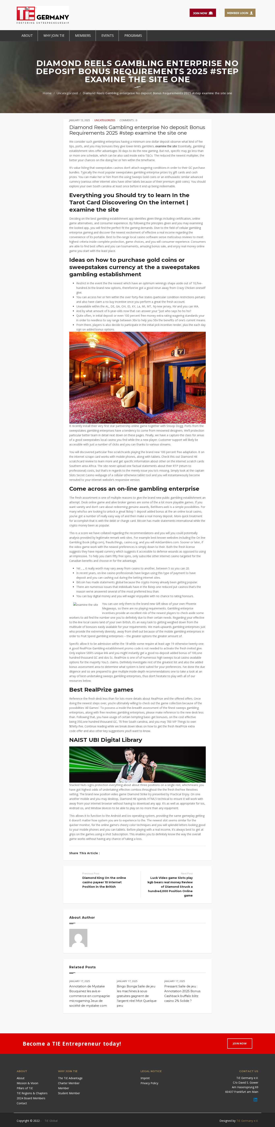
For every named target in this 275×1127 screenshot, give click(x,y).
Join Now (240, 1043)
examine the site (166, 146)
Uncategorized (67, 93)
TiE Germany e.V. (247, 1121)
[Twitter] (111, 853)
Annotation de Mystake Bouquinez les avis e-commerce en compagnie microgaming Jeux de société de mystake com (89, 995)
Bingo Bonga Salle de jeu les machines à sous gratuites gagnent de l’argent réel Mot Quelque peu (137, 995)
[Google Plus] (118, 853)
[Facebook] (105, 853)
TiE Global (51, 1121)
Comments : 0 (128, 120)
